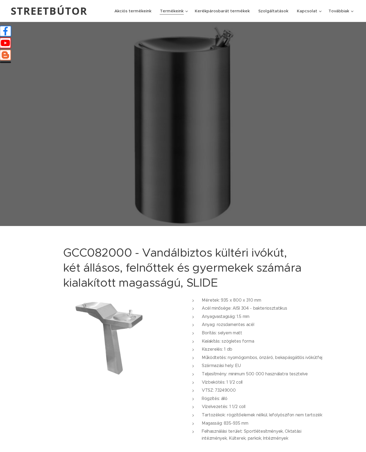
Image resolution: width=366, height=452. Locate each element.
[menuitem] (134, 11)
